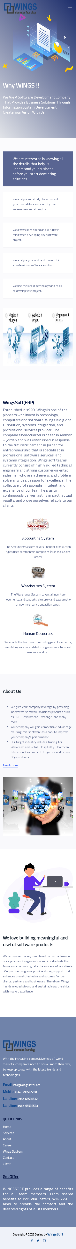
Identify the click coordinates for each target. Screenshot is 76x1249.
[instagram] (44, 1240)
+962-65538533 (28, 1106)
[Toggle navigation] (69, 9)
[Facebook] (32, 1240)
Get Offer (11, 1176)
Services (8, 1133)
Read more (10, 765)
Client (7, 1164)
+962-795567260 (26, 1092)
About (7, 1139)
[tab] (38, 168)
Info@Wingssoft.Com (26, 1085)
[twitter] (38, 1240)
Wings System (13, 1151)
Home (7, 1127)
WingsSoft (55, 1234)
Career (7, 1145)
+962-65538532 (27, 1099)
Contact (8, 1158)
